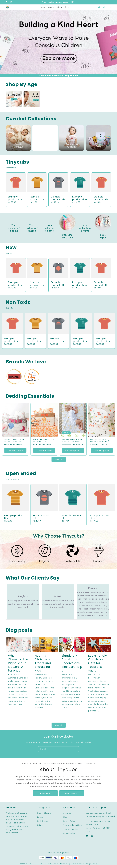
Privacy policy (65, 864)
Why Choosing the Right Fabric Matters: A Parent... (18, 663)
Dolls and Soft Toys (67, 236)
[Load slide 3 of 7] (56, 622)
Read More (45, 793)
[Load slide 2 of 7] (54, 622)
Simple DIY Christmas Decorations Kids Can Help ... (71, 663)
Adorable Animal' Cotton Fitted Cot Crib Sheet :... (72, 440)
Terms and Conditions (72, 825)
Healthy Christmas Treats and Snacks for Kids (43, 663)
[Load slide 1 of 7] (52, 622)
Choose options (15, 450)
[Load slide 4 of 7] (58, 622)
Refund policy (69, 833)
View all (58, 459)
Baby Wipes (103, 236)
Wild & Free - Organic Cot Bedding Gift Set (44, 440)
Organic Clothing (44, 813)
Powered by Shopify (39, 864)
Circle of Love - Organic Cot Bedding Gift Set (14, 440)
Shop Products (72, 793)
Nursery (40, 817)
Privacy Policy (69, 821)
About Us (67, 813)
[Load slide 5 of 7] (61, 622)
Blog (65, 817)
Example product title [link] (15, 198)
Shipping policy (91, 864)
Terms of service (78, 864)
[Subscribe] (76, 749)
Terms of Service (70, 829)
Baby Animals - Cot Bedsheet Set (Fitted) (99, 440)
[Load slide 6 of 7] (63, 622)
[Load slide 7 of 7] (65, 622)
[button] (50, 7)
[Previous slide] (48, 622)
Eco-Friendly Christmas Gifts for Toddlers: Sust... (97, 663)
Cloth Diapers (42, 821)
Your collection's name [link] (14, 228)
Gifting (40, 825)
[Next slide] (69, 622)
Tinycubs (29, 864)
